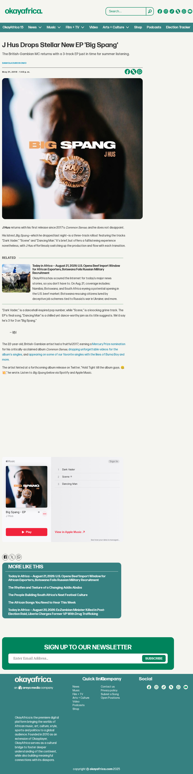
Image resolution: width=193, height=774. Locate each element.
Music (51, 27)
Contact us (108, 686)
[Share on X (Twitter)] (133, 72)
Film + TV (72, 27)
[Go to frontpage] (23, 11)
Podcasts (154, 27)
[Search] (149, 11)
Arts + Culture (113, 27)
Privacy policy (109, 690)
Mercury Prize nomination (108, 344)
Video (93, 27)
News (32, 27)
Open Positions (110, 697)
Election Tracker (178, 27)
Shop (138, 27)
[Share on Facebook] (127, 72)
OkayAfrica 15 (13, 27)
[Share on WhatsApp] (139, 72)
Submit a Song (110, 694)
